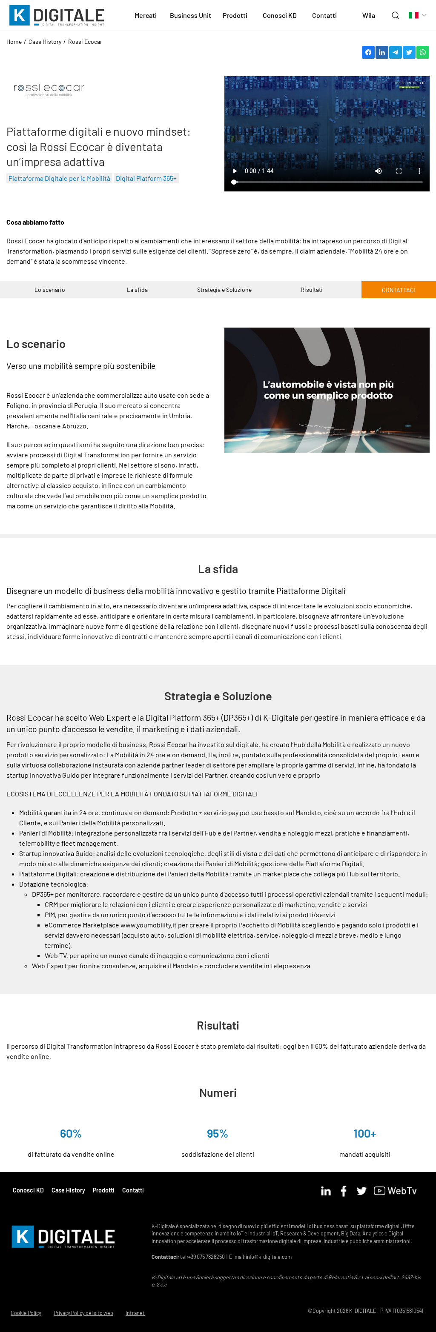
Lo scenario (49, 289)
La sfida (137, 289)
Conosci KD (28, 1190)
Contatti (324, 15)
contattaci (399, 290)
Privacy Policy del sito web (83, 1313)
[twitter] (364, 1190)
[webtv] (398, 1190)
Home (14, 41)
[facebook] (346, 1190)
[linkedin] (328, 1190)
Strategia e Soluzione (224, 289)
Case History (45, 41)
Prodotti (104, 1190)
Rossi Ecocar (85, 41)
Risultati (312, 289)
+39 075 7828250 (206, 1257)
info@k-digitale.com (269, 1257)
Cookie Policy (26, 1313)
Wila (368, 15)
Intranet (135, 1313)
